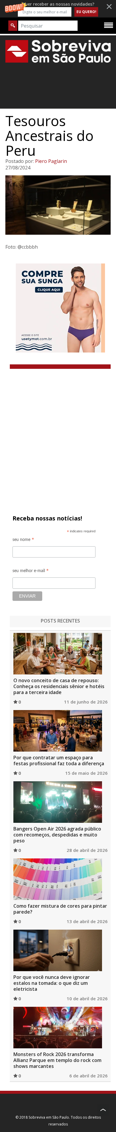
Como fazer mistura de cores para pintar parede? (60, 909)
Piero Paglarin (51, 161)
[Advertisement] (58, 430)
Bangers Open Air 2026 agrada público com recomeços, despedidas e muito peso (57, 834)
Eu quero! (86, 11)
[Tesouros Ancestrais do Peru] (58, 205)
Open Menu (108, 25)
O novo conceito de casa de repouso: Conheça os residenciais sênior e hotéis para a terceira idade (58, 686)
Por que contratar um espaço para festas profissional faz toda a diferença (58, 760)
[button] (58, 9)
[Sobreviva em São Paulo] (58, 51)
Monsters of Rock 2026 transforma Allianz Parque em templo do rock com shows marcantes (57, 1060)
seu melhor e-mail (30, 572)
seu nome (23, 540)
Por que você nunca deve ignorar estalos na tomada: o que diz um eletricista (51, 983)
